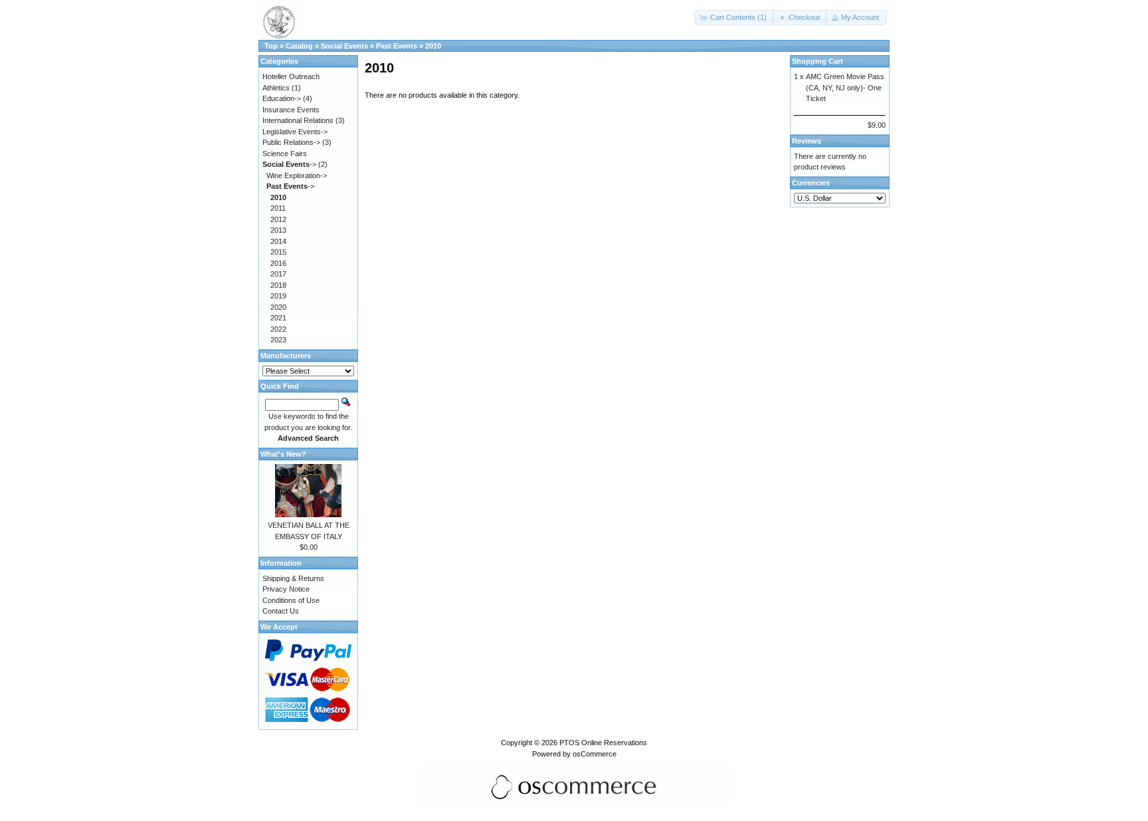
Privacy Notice (286, 589)
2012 (278, 219)
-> (289, 164)
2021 (278, 318)
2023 (278, 340)
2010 (433, 46)
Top (271, 46)
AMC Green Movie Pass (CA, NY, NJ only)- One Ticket (845, 87)
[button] (734, 17)
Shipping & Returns (293, 578)
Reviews (806, 141)
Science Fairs (284, 154)
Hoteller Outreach (291, 76)
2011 (278, 208)
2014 (278, 241)
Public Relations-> (291, 142)
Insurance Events (291, 110)
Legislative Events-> (295, 132)
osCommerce (595, 754)
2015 (278, 252)
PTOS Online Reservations (603, 743)
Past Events (396, 46)
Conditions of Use (291, 600)
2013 (278, 230)
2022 (278, 329)
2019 (278, 296)
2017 (278, 274)
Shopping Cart (817, 61)
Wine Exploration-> (296, 175)
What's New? (283, 454)
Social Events (344, 46)
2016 (278, 263)
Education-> (281, 98)
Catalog (299, 46)
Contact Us (280, 611)
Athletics (276, 88)
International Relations (298, 120)
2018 (278, 285)
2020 (278, 307)
